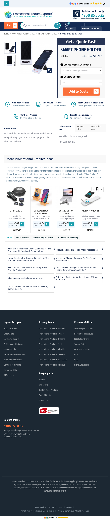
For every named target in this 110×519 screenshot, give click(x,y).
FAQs (76, 354)
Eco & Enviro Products (13, 360)
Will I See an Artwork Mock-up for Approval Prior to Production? (27, 269)
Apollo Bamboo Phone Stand (41, 212)
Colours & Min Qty (65, 128)
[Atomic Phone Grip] (91, 197)
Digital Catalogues (81, 365)
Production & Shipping (68, 238)
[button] (87, 3)
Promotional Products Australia (52, 365)
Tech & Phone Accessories (14, 354)
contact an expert (91, 28)
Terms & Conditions (55, 507)
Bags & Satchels (10, 328)
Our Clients (43, 385)
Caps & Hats (9, 334)
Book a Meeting (45, 395)
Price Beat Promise (82, 349)
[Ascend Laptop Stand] (66, 197)
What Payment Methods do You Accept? (25, 278)
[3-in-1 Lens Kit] (17, 197)
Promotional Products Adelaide (52, 349)
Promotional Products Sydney (51, 334)
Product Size (80, 128)
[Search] (57, 25)
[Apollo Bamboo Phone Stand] (41, 197)
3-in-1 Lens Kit (16, 211)
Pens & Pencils (10, 349)
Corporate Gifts (10, 370)
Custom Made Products (48, 390)
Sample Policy (80, 344)
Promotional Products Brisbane (52, 339)
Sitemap (69, 507)
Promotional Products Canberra (52, 354)
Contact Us (43, 400)
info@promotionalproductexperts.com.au (89, 18)
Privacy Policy (40, 507)
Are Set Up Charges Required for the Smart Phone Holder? (76, 259)
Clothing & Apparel (11, 339)
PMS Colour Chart (81, 339)
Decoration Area (96, 128)
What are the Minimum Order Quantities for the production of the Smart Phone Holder (29, 250)
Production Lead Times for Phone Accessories (77, 250)
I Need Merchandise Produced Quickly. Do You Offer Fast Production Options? (28, 259)
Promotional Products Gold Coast (53, 360)
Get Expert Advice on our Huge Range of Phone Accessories (77, 278)
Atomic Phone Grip (90, 211)
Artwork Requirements (43, 238)
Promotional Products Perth (50, 344)
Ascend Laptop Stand (66, 212)
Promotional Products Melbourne (52, 328)
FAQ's (9, 238)
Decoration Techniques (83, 334)
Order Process (22, 238)
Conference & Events (12, 365)
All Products (9, 375)
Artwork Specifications (83, 328)
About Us (43, 379)
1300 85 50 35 (13, 426)
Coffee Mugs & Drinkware (14, 344)
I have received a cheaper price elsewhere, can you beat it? (28, 288)
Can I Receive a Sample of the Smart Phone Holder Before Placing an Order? (76, 269)
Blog (76, 360)
